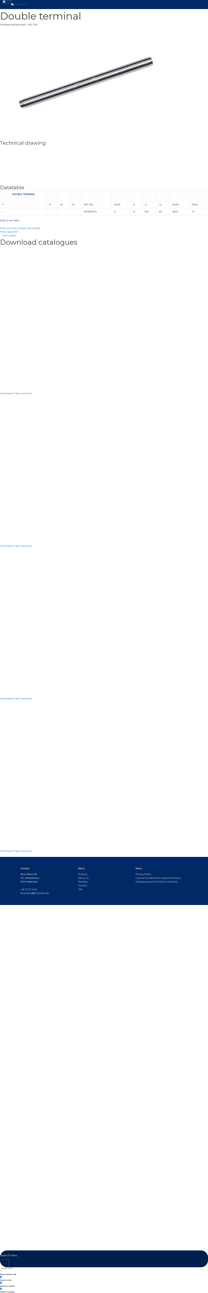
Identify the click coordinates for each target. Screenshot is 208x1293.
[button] (7, 4)
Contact (82, 885)
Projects (82, 874)
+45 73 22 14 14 (29, 889)
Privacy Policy (143, 874)
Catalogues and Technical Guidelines (156, 881)
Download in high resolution (16, 393)
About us (83, 878)
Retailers (83, 881)
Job (80, 889)
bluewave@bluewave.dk (35, 893)
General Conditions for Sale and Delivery (158, 878)
